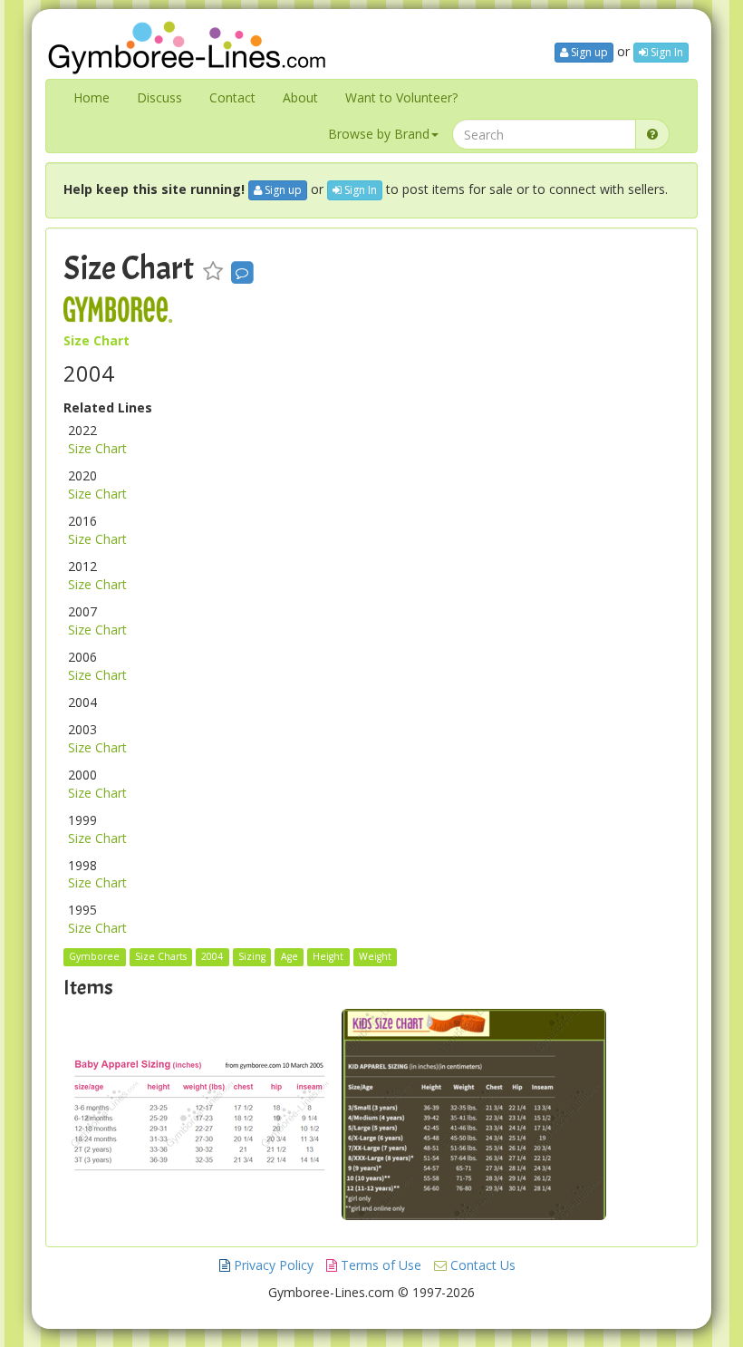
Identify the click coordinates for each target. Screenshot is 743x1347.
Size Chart (128, 268)
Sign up (588, 52)
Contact (232, 97)
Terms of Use (379, 1265)
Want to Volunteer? (401, 97)
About (300, 97)
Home (91, 97)
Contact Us (481, 1265)
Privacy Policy (272, 1265)
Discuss (159, 97)
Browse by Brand (378, 133)
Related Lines (107, 407)
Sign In (665, 52)
